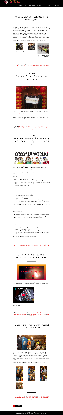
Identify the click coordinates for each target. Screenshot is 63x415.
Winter (31, 67)
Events (36, 244)
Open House (35, 245)
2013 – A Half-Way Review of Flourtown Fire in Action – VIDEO (31, 256)
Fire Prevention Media (32, 64)
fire (35, 314)
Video (33, 316)
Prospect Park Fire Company (40, 397)
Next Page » (19, 405)
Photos (33, 397)
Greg (38, 314)
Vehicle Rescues (17, 314)
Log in (45, 413)
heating (29, 245)
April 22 (42, 396)
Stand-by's (46, 64)
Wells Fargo (46, 128)
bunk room (30, 65)
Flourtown (37, 128)
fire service (34, 65)
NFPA (32, 245)
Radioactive (41, 314)
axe (44, 396)
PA (43, 128)
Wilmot (31, 129)
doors (14, 397)
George (40, 128)
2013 (24, 65)
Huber (26, 397)
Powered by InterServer (31, 412)
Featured (35, 313)
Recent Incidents (40, 64)
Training (30, 316)
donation (33, 128)
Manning (29, 397)
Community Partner (19, 113)
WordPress (42, 413)
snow (48, 65)
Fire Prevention (40, 244)
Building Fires (30, 313)
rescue (45, 314)
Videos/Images (16, 65)
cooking (15, 245)
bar (46, 396)
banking (21, 128)
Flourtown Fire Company (12, 2)
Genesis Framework (35, 413)
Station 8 (19, 354)
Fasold (33, 314)
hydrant (38, 65)
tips (49, 245)
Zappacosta (37, 399)
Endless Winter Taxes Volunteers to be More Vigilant (32, 18)
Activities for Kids (31, 244)
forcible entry (18, 397)
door (48, 396)
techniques (29, 399)
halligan (23, 397)
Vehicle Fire (46, 313)
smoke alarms (41, 245)
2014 (26, 65)
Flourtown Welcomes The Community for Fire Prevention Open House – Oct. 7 (31, 141)
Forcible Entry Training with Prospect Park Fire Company (31, 326)
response (42, 65)
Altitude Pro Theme (26, 413)
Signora (47, 397)
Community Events (32, 126)
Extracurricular (39, 126)
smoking (46, 245)
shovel (45, 65)
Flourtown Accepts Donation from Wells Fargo (32, 77)
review (48, 314)
